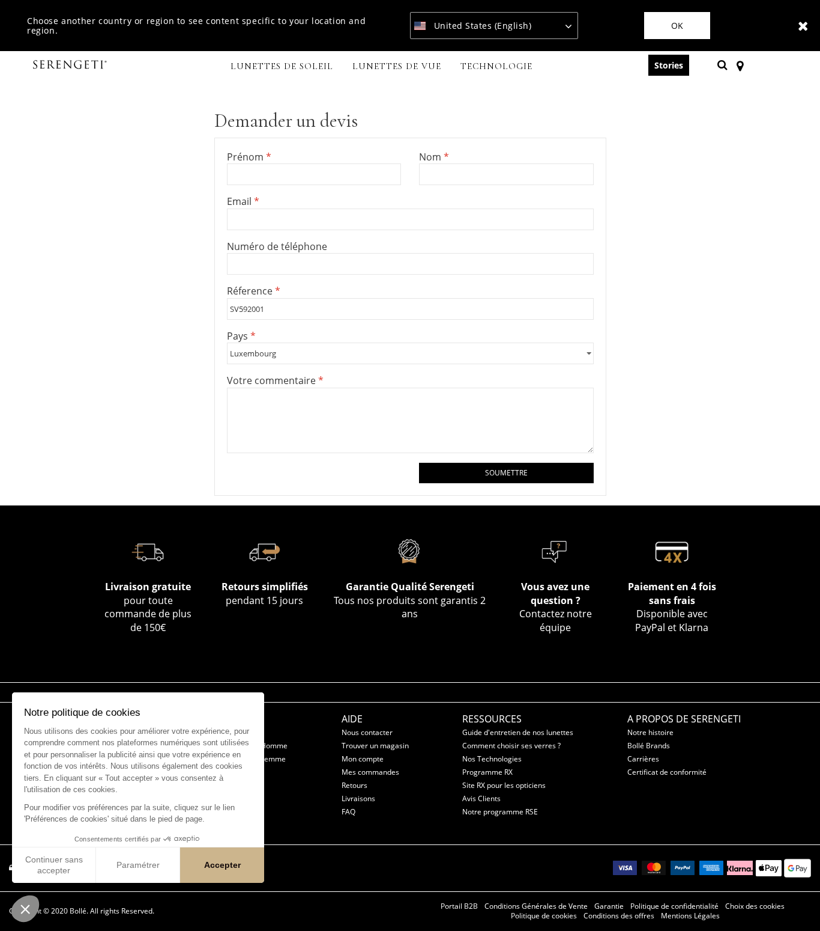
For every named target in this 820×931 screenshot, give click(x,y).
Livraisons (358, 798)
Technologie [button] (496, 66)
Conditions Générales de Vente (536, 906)
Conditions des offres (618, 916)
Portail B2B (459, 906)
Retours (354, 785)
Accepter (222, 865)
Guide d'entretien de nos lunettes (517, 732)
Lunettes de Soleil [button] (282, 66)
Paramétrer (138, 865)
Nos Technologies (492, 759)
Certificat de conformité (667, 772)
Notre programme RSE (500, 812)
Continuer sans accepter (54, 865)
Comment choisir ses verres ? (511, 745)
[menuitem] (282, 67)
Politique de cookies (544, 916)
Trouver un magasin (375, 745)
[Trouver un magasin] (740, 65)
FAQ (348, 812)
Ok (677, 25)
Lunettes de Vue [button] (396, 66)
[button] (25, 908)
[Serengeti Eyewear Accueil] (71, 65)
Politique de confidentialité (674, 906)
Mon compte (363, 759)
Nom (431, 156)
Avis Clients (481, 798)
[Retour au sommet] (792, 900)
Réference (251, 291)
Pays (238, 336)
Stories (668, 65)
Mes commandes (370, 772)
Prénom (246, 156)
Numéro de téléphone (277, 246)
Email (240, 201)
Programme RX (487, 772)
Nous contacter (367, 732)
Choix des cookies (755, 906)
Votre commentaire (272, 380)
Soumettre (506, 473)
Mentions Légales (690, 916)
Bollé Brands (648, 745)
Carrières (643, 759)
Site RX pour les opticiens (504, 785)
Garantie (609, 906)
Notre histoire (650, 732)
